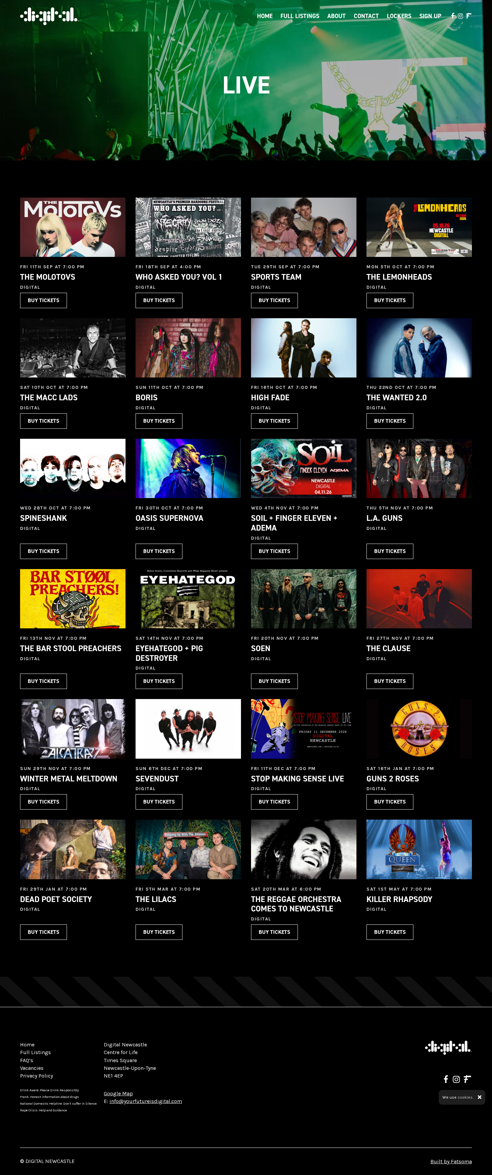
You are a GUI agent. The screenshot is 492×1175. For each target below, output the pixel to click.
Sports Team (276, 277)
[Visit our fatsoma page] (468, 16)
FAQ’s (26, 1060)
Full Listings (299, 16)
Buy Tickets (43, 300)
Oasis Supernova (169, 518)
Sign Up (430, 16)
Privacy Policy (36, 1076)
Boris (147, 397)
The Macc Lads (49, 397)
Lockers (399, 16)
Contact (366, 16)
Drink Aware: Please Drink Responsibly (49, 1090)
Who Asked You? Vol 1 (179, 277)
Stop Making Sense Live (297, 778)
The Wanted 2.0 (396, 397)
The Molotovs (47, 277)
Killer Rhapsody (399, 899)
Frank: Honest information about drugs (49, 1097)
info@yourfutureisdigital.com (145, 1101)
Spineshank (43, 518)
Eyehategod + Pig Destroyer (169, 653)
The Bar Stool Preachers (70, 648)
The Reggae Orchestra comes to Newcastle (296, 904)
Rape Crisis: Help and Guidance (43, 1110)
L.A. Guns (384, 518)
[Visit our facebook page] (453, 16)
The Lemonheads (399, 277)
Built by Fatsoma (451, 1161)
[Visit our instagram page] (460, 16)
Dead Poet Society (56, 899)
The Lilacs (156, 899)
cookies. (465, 1097)
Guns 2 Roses (392, 778)
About (336, 16)
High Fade (270, 397)
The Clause (388, 648)
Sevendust (157, 778)
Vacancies (32, 1068)
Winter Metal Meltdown (68, 778)
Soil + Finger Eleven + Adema (294, 523)
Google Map (118, 1093)
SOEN (260, 648)
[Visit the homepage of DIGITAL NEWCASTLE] (49, 16)
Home (264, 16)
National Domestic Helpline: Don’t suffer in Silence (58, 1104)
